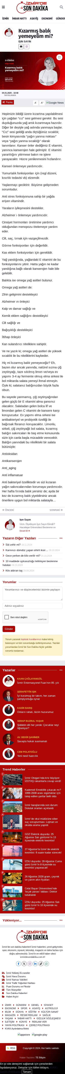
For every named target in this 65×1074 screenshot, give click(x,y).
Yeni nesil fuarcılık (27, 755)
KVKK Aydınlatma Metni (17, 1028)
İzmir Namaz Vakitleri (16, 980)
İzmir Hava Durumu (16, 976)
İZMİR (5, 18)
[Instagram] (26, 46)
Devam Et (24, 531)
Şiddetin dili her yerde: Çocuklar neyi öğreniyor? (38, 727)
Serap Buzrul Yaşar (30, 721)
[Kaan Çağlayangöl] (9, 680)
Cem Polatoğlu (27, 752)
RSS (12, 1048)
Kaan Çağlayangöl (29, 679)
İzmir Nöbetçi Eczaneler (18, 973)
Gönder (9, 629)
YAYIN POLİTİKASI (14, 1025)
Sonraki (55, 510)
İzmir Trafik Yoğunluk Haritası (20, 983)
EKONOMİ (47, 18)
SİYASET (48, 1005)
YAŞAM (9, 1018)
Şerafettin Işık (26, 692)
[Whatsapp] (46, 963)
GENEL (35, 1005)
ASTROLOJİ (51, 1008)
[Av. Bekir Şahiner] (9, 739)
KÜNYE (23, 1022)
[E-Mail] (20, 46)
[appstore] (24, 1035)
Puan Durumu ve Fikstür (18, 986)
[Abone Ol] (55, 102)
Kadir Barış (24, 708)
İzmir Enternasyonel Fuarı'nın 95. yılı (38, 682)
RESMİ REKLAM (28, 1015)
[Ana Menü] (3, 7)
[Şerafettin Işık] (9, 695)
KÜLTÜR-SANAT (49, 1012)
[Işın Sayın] (9, 32)
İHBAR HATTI (19, 18)
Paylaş (9, 102)
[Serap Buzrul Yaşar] (9, 724)
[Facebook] (18, 963)
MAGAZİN (10, 1015)
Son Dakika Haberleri (16, 993)
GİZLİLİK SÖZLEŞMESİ (49, 1018)
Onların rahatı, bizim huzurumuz (35, 712)
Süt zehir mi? (13, 544)
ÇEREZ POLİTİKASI (39, 1025)
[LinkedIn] (35, 963)
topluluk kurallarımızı (31, 639)
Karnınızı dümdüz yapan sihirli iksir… (27, 550)
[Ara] (61, 7)
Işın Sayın (24, 41)
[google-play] (39, 1035)
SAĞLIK (46, 1015)
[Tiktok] (40, 963)
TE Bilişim (41, 1057)
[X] (24, 963)
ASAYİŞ (34, 18)
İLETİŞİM (9, 1022)
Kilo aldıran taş (14, 570)
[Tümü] (61, 670)
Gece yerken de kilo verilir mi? (23, 555)
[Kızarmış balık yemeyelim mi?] (32, 71)
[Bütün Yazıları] (61, 538)
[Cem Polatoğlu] (9, 753)
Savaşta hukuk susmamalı (32, 741)
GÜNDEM (21, 1005)
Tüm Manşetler (13, 990)
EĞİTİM (32, 1012)
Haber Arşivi (12, 996)
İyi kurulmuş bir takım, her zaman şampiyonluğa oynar (36, 697)
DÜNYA (20, 1012)
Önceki (9, 510)
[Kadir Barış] (9, 709)
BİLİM (8, 1012)
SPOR (24, 1008)
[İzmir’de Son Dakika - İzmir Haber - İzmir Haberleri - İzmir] (32, 7)
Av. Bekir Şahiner (28, 737)
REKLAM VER (39, 1022)
